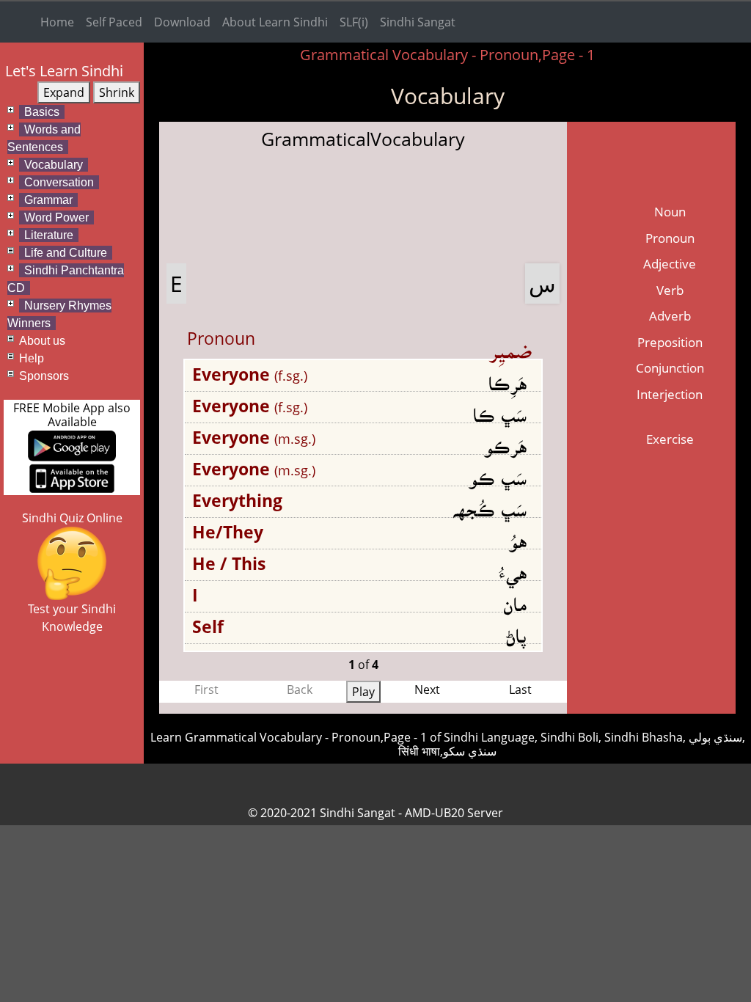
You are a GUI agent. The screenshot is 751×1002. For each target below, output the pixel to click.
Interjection (670, 394)
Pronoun (670, 238)
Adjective (669, 263)
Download (182, 22)
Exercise (670, 439)
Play (363, 692)
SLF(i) (354, 22)
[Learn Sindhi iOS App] (72, 477)
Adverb (670, 315)
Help (31, 358)
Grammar (48, 200)
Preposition (670, 342)
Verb (670, 290)
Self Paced (114, 22)
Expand (63, 92)
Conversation (59, 182)
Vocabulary (53, 164)
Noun (670, 211)
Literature (48, 235)
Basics (41, 112)
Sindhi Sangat (417, 22)
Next (427, 689)
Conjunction (670, 367)
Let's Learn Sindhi (64, 71)
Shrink (116, 92)
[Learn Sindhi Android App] (72, 445)
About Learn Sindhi (275, 22)
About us (42, 340)
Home (57, 22)
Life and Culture (65, 252)
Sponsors (44, 376)
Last (520, 689)
